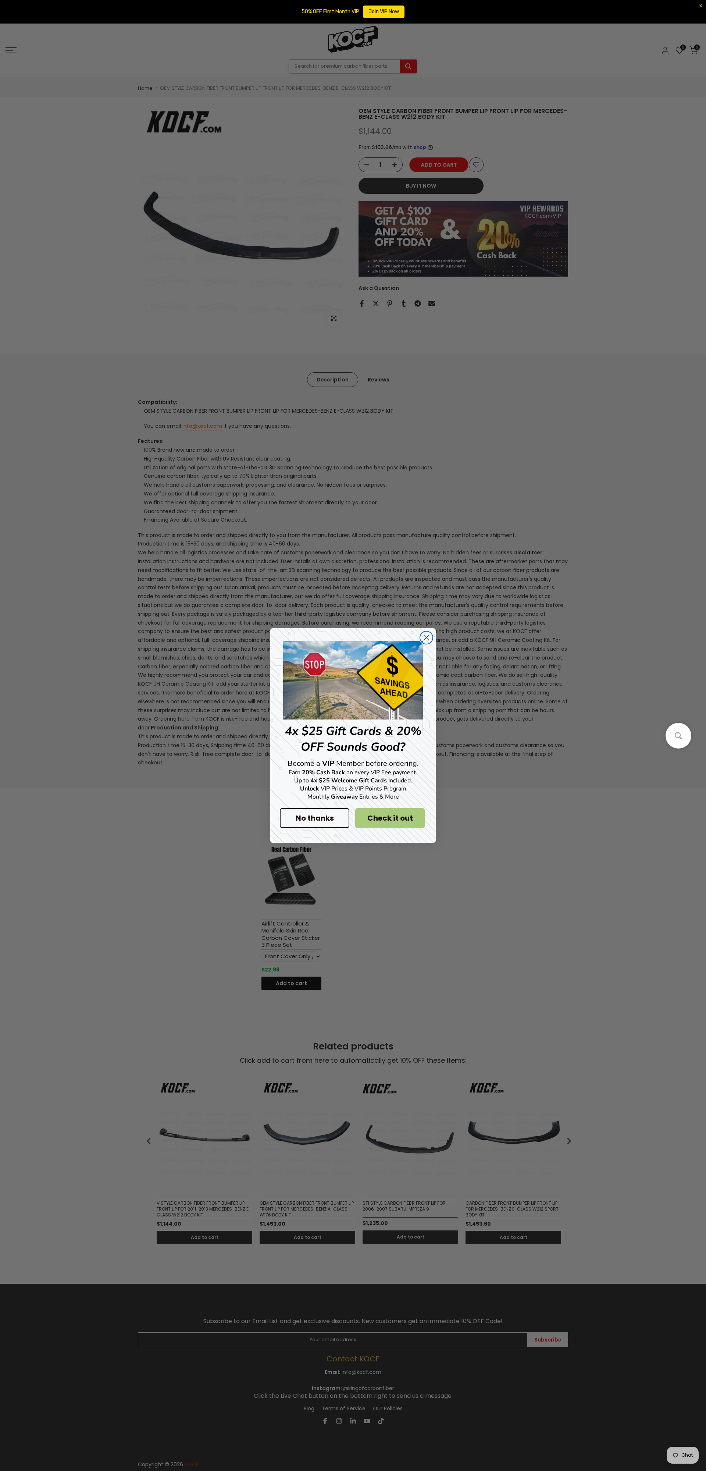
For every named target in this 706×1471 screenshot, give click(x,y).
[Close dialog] (426, 637)
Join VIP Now (383, 11)
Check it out (390, 818)
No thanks (315, 818)
